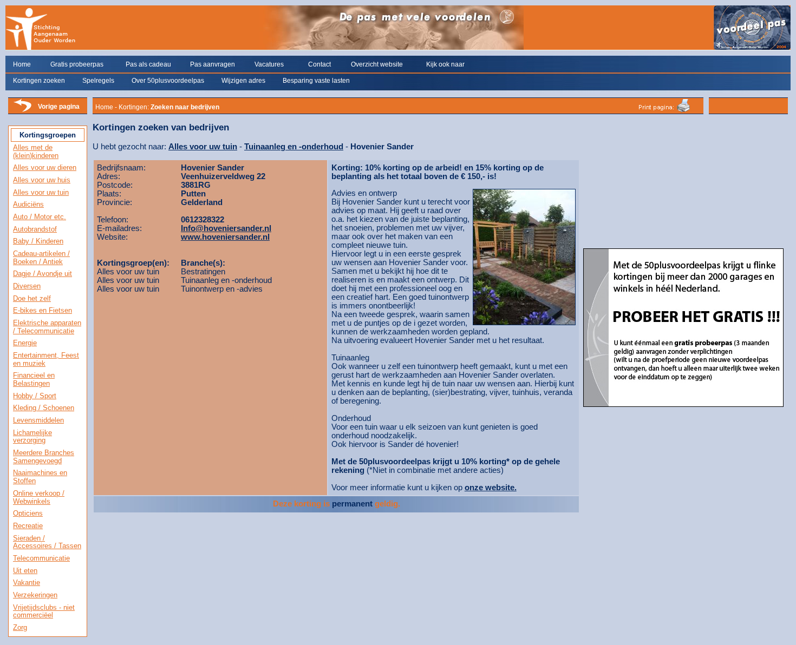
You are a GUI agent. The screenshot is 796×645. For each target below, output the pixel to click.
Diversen (27, 286)
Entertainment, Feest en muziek (46, 359)
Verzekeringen (35, 595)
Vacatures (269, 64)
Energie (25, 343)
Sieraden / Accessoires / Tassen (47, 542)
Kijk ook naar (445, 64)
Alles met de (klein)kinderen (35, 151)
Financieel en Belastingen (34, 379)
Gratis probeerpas (76, 64)
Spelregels (98, 80)
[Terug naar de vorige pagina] (22, 111)
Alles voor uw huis (41, 180)
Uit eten (25, 571)
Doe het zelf (32, 298)
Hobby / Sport (34, 396)
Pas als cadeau (148, 64)
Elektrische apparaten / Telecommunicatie (47, 327)
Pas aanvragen (212, 64)
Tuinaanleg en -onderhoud (293, 146)
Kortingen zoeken (39, 80)
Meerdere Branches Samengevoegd (43, 457)
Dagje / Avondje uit (42, 273)
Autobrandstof (35, 229)
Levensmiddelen (38, 420)
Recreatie (28, 526)
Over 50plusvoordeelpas (168, 80)
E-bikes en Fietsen (42, 310)
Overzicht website (377, 64)
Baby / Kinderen (38, 241)
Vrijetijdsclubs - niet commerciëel (44, 611)
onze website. (491, 487)
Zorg (20, 627)
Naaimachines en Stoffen (40, 477)
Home (22, 64)
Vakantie (26, 582)
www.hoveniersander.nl (225, 237)
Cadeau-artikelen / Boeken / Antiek (41, 257)
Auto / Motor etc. (39, 217)
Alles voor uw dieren (44, 167)
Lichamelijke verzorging (32, 437)
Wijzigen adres (243, 80)
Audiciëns (28, 204)
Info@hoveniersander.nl (226, 228)
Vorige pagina (59, 106)
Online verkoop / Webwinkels (38, 497)
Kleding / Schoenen (43, 408)
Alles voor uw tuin (41, 192)
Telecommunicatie (41, 558)
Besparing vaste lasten (316, 80)
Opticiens (28, 513)
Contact (319, 64)
